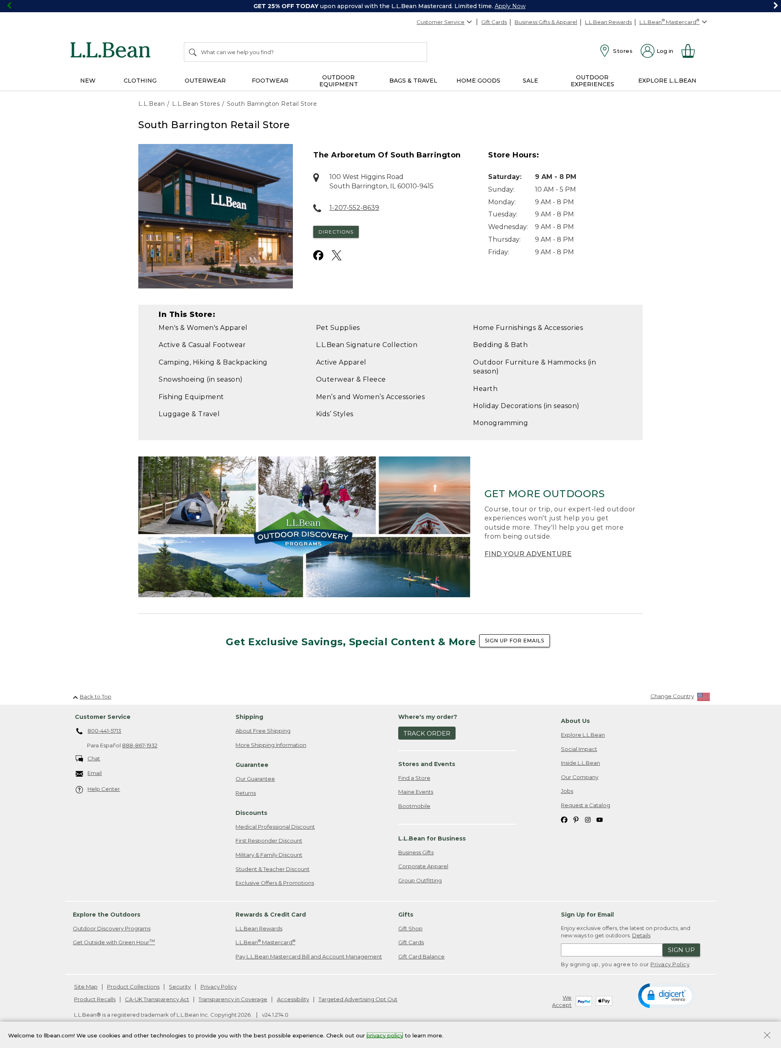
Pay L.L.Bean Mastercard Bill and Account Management (309, 956)
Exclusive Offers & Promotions (275, 883)
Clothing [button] (140, 80)
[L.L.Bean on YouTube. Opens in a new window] (599, 819)
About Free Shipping (263, 730)
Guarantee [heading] (252, 765)
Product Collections (133, 986)
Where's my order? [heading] (427, 716)
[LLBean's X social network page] (337, 255)
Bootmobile (414, 806)
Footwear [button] (270, 80)
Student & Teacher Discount (273, 869)
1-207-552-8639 (354, 208)
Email (94, 773)
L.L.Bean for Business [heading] (432, 838)
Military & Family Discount (269, 855)
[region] (390, 6)
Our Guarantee (255, 778)
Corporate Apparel (423, 866)
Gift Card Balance (421, 956)
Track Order (427, 733)
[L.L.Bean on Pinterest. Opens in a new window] (576, 819)
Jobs (567, 791)
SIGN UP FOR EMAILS (514, 641)
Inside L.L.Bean (580, 763)
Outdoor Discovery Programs (112, 928)
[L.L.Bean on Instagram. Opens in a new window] (588, 819)
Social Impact (579, 749)
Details (641, 935)
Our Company (579, 777)
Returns (246, 793)
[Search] (193, 52)
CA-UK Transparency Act (157, 999)
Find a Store (414, 778)
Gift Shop (410, 928)
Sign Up (681, 950)
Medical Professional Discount (275, 826)
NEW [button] (88, 80)
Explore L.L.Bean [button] (667, 80)
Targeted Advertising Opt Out (358, 999)
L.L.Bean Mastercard (265, 942)
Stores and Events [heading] (426, 764)
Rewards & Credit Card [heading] (271, 914)
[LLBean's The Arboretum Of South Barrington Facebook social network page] (318, 255)
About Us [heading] (575, 721)
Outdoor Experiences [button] (592, 81)
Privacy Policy (669, 964)
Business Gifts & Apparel (546, 22)
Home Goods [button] (478, 80)
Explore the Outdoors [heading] (106, 914)
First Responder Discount (269, 840)
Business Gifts (416, 852)
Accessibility (293, 999)
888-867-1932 (139, 745)
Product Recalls (95, 999)
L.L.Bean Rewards (608, 22)
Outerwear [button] (205, 80)
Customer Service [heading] (103, 716)
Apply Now (510, 6)
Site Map (86, 986)
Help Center (103, 789)
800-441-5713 (104, 730)
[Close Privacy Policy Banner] (767, 1036)
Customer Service (441, 22)
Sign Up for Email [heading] (587, 914)
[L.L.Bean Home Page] (112, 51)
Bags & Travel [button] (413, 80)
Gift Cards (494, 22)
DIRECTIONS (336, 232)
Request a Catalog (585, 805)
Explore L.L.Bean (583, 734)
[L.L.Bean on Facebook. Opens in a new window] (564, 819)
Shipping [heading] (249, 716)
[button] (666, 995)
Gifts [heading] (405, 914)
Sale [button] (530, 80)
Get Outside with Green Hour (114, 942)
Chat (93, 758)
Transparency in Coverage (233, 999)
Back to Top (95, 696)
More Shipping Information (271, 745)
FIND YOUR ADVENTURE (528, 554)
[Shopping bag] (691, 51)
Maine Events (415, 791)
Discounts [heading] (251, 813)
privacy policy (385, 1035)
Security (180, 986)
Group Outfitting (420, 880)
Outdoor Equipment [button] (338, 81)
